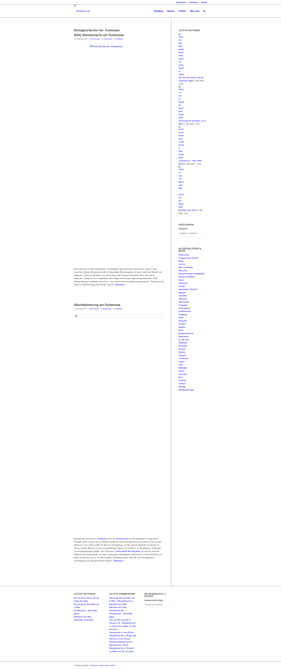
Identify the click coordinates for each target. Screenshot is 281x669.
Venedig (182, 386)
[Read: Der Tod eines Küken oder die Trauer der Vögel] (181, 74)
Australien (183, 295)
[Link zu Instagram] (75, 2)
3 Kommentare (94, 309)
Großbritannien (185, 311)
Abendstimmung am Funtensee (97, 304)
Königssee (102, 538)
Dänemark (183, 298)
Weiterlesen (120, 284)
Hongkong (183, 314)
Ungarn (182, 361)
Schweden (183, 345)
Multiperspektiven (186, 333)
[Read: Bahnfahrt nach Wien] (181, 206)
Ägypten (182, 292)
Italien (181, 317)
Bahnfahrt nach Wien (187, 210)
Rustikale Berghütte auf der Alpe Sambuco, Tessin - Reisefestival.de (120, 644)
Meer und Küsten (186, 267)
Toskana (182, 383)
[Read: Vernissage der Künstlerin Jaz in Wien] (181, 117)
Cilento (181, 370)
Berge (181, 261)
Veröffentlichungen (186, 389)
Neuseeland (184, 336)
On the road (184, 339)
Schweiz (182, 349)
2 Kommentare (95, 39)
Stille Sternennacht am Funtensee (99, 35)
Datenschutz (181, 2)
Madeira (182, 327)
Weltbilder (183, 367)
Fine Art (182, 264)
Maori (181, 330)
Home (181, 279)
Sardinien (182, 380)
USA (181, 364)
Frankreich (183, 305)
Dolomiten (183, 374)
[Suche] (204, 11)
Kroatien (182, 323)
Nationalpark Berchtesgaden (128, 551)
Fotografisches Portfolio (189, 258)
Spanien (182, 352)
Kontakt (204, 2)
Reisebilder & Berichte (188, 289)
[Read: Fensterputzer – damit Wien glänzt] (181, 157)
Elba (180, 377)
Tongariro (182, 355)
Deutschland (108, 39)
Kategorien (183, 228)
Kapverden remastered (83, 619)
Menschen (183, 270)
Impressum (193, 2)
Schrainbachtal (122, 538)
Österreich (183, 342)
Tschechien (183, 358)
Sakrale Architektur (187, 276)
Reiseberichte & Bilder (153, 600)
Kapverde (183, 320)
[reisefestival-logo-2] (82, 11)
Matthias (120, 39)
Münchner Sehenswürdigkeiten (191, 273)
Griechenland (184, 308)
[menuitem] (181, 2)
